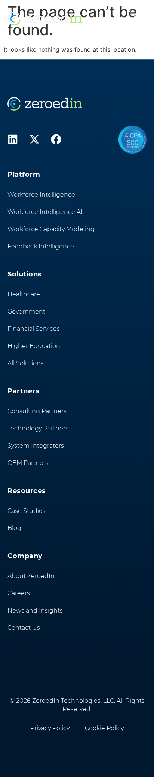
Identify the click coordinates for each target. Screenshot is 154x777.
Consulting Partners (37, 411)
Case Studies (26, 510)
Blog (14, 528)
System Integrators (35, 445)
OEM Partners (28, 462)
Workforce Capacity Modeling (51, 229)
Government (26, 311)
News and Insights (35, 610)
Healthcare (23, 294)
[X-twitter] (34, 139)
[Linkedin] (12, 139)
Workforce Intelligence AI (45, 211)
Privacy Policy (50, 728)
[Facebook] (56, 139)
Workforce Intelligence (41, 194)
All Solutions (25, 363)
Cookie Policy (104, 728)
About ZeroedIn (31, 576)
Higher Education (33, 346)
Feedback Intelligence (40, 246)
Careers (18, 593)
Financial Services (33, 328)
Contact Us (23, 627)
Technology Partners (37, 428)
